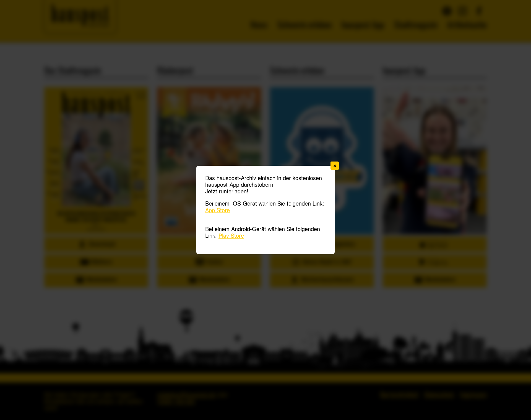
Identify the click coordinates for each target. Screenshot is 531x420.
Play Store (231, 235)
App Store (217, 210)
